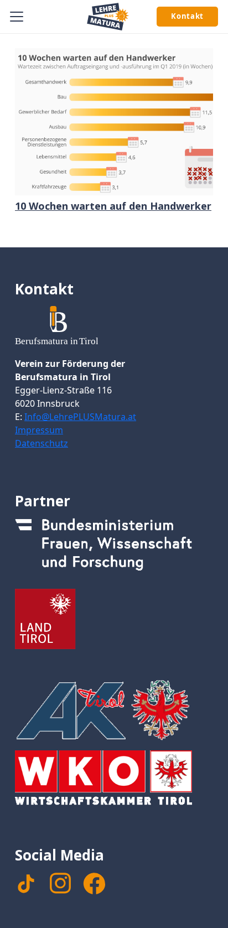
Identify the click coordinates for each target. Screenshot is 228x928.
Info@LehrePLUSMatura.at (80, 417)
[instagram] (60, 883)
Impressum (39, 430)
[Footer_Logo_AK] (114, 710)
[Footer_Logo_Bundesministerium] (114, 548)
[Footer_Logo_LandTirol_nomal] (114, 619)
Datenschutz (41, 443)
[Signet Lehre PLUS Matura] (108, 16)
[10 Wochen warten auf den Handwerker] (114, 121)
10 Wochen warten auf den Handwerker (113, 205)
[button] (17, 16)
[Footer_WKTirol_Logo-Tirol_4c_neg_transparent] (114, 780)
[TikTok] (26, 884)
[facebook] (94, 884)
